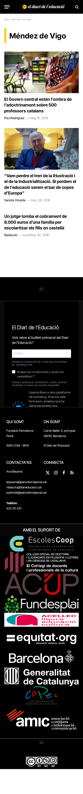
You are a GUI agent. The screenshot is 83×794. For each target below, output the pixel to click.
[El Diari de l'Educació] (43, 7)
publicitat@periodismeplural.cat (26, 492)
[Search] (76, 7)
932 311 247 (13, 508)
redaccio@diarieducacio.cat (24, 487)
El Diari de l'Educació (57, 445)
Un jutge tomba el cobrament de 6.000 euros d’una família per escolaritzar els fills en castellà (35, 222)
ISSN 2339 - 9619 (17, 445)
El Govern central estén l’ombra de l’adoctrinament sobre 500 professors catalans (38, 105)
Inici (6, 19)
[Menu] (7, 7)
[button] (41, 289)
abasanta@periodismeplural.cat (26, 482)
